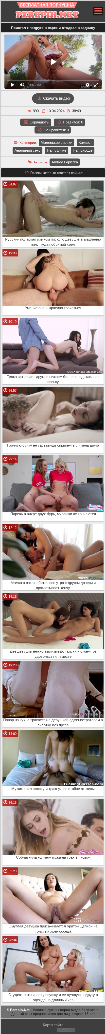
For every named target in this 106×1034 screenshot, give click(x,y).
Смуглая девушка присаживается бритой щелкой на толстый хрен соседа (53, 928)
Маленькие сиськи (56, 142)
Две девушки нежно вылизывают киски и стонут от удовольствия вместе (53, 653)
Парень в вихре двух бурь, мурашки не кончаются (53, 514)
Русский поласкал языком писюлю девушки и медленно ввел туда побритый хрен (53, 241)
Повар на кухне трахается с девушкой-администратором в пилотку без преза (53, 722)
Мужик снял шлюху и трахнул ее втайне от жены (53, 789)
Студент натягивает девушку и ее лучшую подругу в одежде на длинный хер (53, 997)
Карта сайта (53, 1025)
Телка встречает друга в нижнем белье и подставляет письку (53, 379)
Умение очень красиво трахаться (53, 308)
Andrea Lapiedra (65, 162)
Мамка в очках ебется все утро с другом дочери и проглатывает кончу (53, 585)
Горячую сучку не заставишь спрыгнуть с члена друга (53, 445)
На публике (56, 150)
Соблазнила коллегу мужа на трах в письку (53, 857)
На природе (82, 150)
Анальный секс (27, 150)
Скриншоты (39, 122)
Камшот (85, 142)
